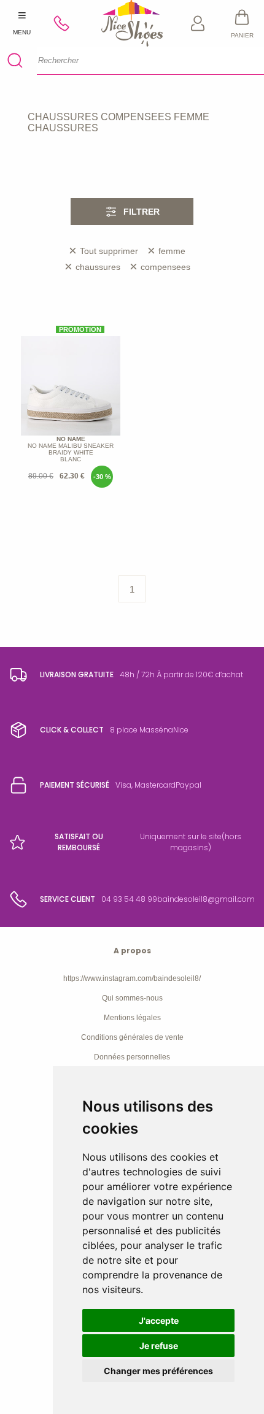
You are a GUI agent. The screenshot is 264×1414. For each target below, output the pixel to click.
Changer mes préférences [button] (158, 1371)
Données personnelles (132, 1057)
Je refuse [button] (158, 1345)
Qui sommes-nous (132, 998)
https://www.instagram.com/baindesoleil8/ (132, 978)
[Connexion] (198, 23)
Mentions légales (132, 1017)
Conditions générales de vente (132, 1037)
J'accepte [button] (159, 1320)
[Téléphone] (66, 23)
